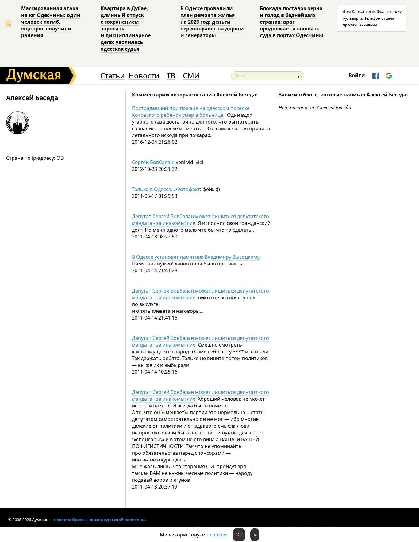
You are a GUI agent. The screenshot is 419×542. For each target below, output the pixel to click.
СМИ (191, 76)
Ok (239, 534)
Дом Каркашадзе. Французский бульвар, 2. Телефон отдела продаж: (372, 18)
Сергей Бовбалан (152, 162)
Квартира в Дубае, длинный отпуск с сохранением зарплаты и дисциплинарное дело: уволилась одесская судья (126, 28)
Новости (144, 76)
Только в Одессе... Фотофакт (166, 189)
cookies (219, 534)
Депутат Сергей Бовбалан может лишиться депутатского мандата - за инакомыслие (200, 219)
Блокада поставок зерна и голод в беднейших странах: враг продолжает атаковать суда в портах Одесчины (291, 22)
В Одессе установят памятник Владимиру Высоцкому (195, 256)
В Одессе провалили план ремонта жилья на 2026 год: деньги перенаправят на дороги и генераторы (212, 22)
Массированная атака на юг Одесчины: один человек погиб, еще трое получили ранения (50, 22)
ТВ (171, 76)
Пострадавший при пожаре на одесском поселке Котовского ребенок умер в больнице (191, 111)
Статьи (112, 76)
